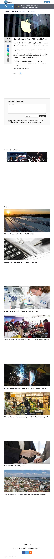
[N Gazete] (9, 2)
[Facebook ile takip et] (23, 552)
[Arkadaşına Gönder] (8, 56)
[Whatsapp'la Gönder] (8, 54)
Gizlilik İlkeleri (31, 548)
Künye (20, 548)
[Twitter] (8, 49)
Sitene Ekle (37, 548)
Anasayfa (15, 548)
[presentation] (9, 6)
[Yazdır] (8, 59)
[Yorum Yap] (8, 61)
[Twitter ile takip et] (27, 552)
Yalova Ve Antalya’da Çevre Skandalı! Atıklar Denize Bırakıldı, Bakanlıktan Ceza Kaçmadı (29, 6)
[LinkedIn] (8, 51)
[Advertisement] (27, 87)
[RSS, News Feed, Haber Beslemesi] (30, 552)
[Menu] (45, 2)
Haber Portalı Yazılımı (11, 557)
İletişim (24, 548)
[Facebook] (8, 46)
